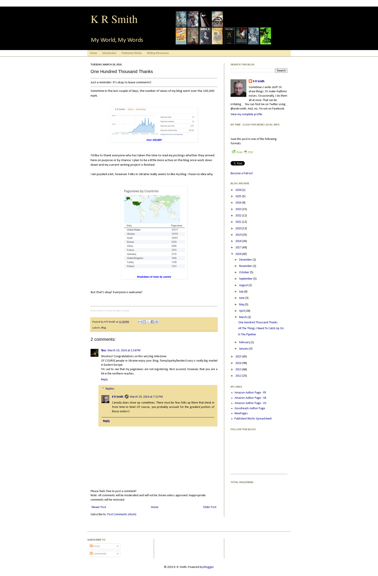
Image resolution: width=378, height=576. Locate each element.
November (246, 266)
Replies (110, 388)
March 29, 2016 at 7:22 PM (146, 397)
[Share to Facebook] (152, 322)
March (243, 317)
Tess (103, 350)
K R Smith (114, 18)
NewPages (241, 413)
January (244, 348)
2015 (238, 356)
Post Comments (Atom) (121, 514)
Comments (100, 553)
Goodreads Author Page (249, 408)
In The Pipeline (247, 334)
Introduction (109, 53)
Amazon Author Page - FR (250, 392)
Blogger (208, 567)
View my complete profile (246, 114)
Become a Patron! (242, 173)
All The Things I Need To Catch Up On (261, 328)
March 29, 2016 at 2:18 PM (124, 350)
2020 (238, 228)
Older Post (209, 507)
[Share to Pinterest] (156, 322)
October (244, 272)
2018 (238, 241)
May (242, 304)
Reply (104, 379)
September (246, 278)
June (242, 298)
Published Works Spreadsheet (253, 418)
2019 (238, 235)
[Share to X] (148, 322)
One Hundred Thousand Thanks (258, 322)
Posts (96, 546)
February (245, 342)
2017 (238, 247)
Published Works (132, 53)
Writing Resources (158, 53)
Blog (103, 328)
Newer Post (99, 507)
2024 (238, 202)
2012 (238, 376)
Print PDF (245, 152)
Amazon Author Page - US (250, 403)
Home (93, 53)
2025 (238, 196)
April (242, 311)
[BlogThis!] (144, 322)
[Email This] (140, 322)
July (241, 291)
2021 (238, 222)
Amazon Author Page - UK (250, 398)
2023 (238, 209)
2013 (238, 369)
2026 (238, 190)
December (246, 259)
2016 (238, 254)
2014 (238, 363)
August (243, 285)
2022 (238, 215)
